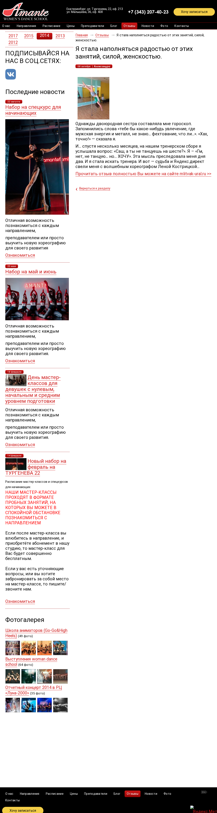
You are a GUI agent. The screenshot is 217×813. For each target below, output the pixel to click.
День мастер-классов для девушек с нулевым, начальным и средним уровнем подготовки (33, 389)
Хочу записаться (194, 12)
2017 (13, 36)
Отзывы (102, 35)
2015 (28, 36)
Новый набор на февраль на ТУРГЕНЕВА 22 (35, 467)
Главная (81, 35)
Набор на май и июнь (30, 272)
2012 (13, 42)
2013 (60, 36)
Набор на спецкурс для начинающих (33, 110)
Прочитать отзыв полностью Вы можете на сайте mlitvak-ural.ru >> (143, 173)
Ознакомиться (20, 255)
